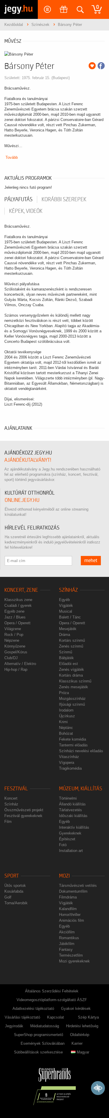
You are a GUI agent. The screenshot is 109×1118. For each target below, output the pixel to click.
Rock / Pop (13, 634)
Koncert (10, 798)
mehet (90, 560)
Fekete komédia (72, 739)
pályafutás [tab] (18, 199)
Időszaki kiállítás (73, 816)
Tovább (12, 157)
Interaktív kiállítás (74, 827)
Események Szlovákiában (43, 1043)
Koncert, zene (21, 590)
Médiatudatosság (44, 1026)
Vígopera (66, 762)
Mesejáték (67, 629)
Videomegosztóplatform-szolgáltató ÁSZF (52, 1000)
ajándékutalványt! (27, 460)
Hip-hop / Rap (15, 669)
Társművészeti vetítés (78, 885)
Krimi (63, 722)
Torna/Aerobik (16, 903)
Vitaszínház (69, 757)
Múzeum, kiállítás (80, 789)
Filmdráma (68, 897)
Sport (11, 876)
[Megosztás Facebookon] (101, 65)
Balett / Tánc (70, 617)
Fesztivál (16, 789)
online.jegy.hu (22, 500)
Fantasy (66, 949)
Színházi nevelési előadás (81, 751)
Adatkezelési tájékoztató (33, 1008)
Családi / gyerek (18, 605)
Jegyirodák (14, 1026)
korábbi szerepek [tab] (64, 199)
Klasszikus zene (18, 600)
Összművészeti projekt (23, 810)
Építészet (67, 839)
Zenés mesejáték (73, 687)
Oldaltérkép (79, 1035)
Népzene (11, 640)
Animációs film (71, 920)
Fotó (63, 845)
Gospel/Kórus (15, 652)
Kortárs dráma (71, 675)
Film (8, 821)
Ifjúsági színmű (72, 704)
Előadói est (68, 663)
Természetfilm (71, 955)
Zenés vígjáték (71, 669)
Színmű (65, 652)
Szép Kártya (88, 1017)
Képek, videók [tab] (25, 211)
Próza (64, 693)
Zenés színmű (71, 646)
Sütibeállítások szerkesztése (38, 1052)
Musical (65, 611)
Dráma (64, 634)
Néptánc (66, 727)
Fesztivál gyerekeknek (23, 816)
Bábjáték (66, 658)
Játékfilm (66, 944)
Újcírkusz (67, 716)
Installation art (71, 850)
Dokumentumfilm (73, 891)
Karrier (77, 1043)
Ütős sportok (15, 885)
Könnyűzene (14, 646)
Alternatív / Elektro (20, 663)
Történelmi (68, 798)
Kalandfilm (68, 909)
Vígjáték (66, 605)
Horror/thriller (70, 914)
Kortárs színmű (72, 640)
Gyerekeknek (70, 833)
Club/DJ (11, 658)
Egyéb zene (14, 611)
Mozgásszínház (72, 698)
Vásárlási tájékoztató (22, 1017)
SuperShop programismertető (38, 1035)
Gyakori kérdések (76, 1008)
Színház (68, 590)
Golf (7, 897)
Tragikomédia (70, 768)
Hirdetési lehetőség (82, 1026)
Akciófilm (67, 932)
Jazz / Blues (15, 617)
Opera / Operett (17, 623)
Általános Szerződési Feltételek (51, 991)
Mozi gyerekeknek (74, 961)
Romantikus (69, 938)
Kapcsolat (55, 1017)
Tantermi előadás (73, 745)
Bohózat (66, 733)
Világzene (12, 629)
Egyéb (64, 600)
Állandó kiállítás (72, 804)
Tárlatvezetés (70, 810)
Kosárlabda (13, 891)
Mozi (64, 876)
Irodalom (66, 710)
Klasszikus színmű (75, 681)
